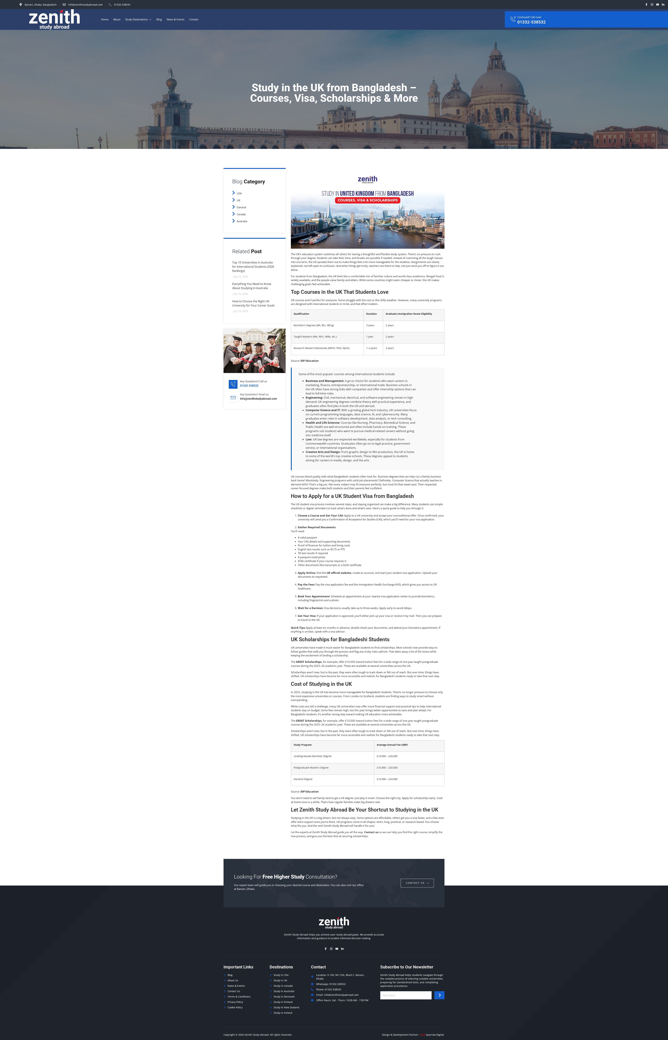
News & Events (175, 19)
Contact (193, 19)
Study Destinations (136, 19)
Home (104, 19)
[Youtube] (657, 4)
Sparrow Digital (432, 1034)
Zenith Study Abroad (257, 1034)
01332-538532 (531, 22)
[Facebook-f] (646, 4)
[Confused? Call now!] (513, 19)
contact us (415, 882)
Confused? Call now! (529, 17)
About (116, 19)
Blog (159, 19)
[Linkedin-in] (663, 4)
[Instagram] (652, 4)
